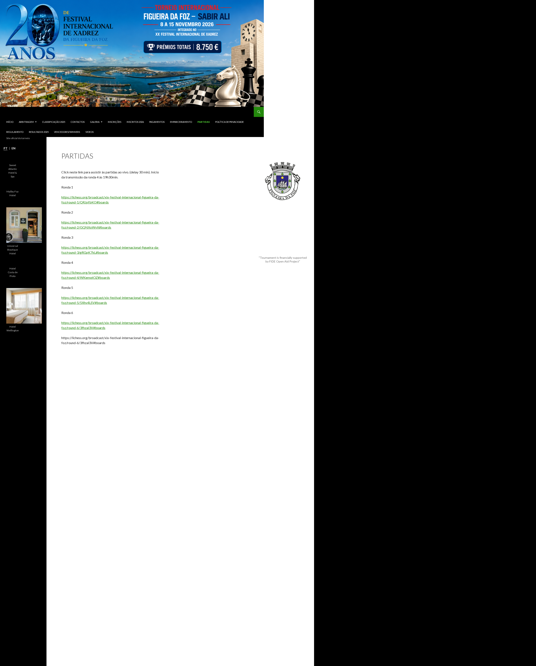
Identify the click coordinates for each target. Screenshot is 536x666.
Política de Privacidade (229, 121)
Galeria (94, 121)
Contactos (78, 121)
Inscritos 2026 (135, 121)
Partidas (203, 121)
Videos (89, 132)
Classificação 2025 (53, 121)
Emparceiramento (181, 121)
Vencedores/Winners (67, 132)
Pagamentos (157, 121)
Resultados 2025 (39, 132)
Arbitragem (26, 121)
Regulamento (14, 132)
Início (9, 121)
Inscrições (114, 121)
